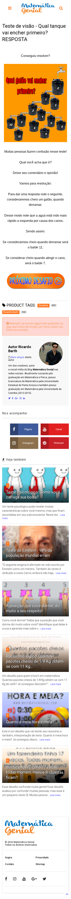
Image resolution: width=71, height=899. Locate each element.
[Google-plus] (34, 879)
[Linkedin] (24, 398)
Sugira (8, 857)
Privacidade (42, 857)
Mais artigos (17, 357)
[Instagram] (20, 398)
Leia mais (61, 573)
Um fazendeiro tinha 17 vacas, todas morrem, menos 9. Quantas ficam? (34, 772)
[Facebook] (12, 398)
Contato (9, 864)
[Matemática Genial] (38, 12)
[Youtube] (24, 879)
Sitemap (40, 864)
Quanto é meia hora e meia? (30, 722)
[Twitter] (9, 398)
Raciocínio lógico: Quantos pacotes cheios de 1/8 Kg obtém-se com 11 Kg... (35, 661)
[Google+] (16, 398)
